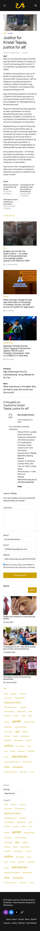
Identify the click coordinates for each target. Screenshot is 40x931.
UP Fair (32, 772)
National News (7, 342)
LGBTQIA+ (25, 732)
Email (6, 545)
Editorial (21, 923)
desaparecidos (21, 711)
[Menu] (4, 5)
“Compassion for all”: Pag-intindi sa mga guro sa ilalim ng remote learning (19, 648)
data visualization (9, 711)
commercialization (19, 698)
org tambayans (18, 740)
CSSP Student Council (10, 707)
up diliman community (10, 772)
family (30, 715)
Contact (21, 919)
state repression (27, 762)
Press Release (31, 923)
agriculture (13, 694)
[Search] (36, 5)
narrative (15, 736)
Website (6, 555)
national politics (25, 736)
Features (7, 923)
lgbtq (17, 731)
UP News (10, 33)
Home (8, 919)
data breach (23, 707)
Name (6, 535)
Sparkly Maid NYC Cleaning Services (27, 455)
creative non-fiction (12, 702)
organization (7, 740)
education (16, 715)
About (14, 919)
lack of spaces (8, 732)
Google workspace (29, 722)
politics (8, 745)
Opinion (34, 919)
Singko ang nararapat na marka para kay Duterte (10, 187)
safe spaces (21, 751)
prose (5, 751)
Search (6, 586)
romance (12, 751)
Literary (14, 923)
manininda (7, 736)
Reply (20, 486)
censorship (22, 694)
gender (16, 721)
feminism (6, 722)
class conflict (8, 698)
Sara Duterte (31, 751)
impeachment (8, 727)
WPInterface (8, 905)
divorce (30, 711)
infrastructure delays (20, 727)
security (6, 757)
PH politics (28, 740)
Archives (6, 789)
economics (7, 715)
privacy (29, 746)
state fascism (19, 756)
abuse (6, 694)
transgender (17, 767)
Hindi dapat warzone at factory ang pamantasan (10, 202)
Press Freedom (20, 746)
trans (7, 766)
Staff (26, 53)
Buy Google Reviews (26, 415)
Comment (7, 508)
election (23, 715)
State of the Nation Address (12, 762)
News (5, 33)
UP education (23, 772)
